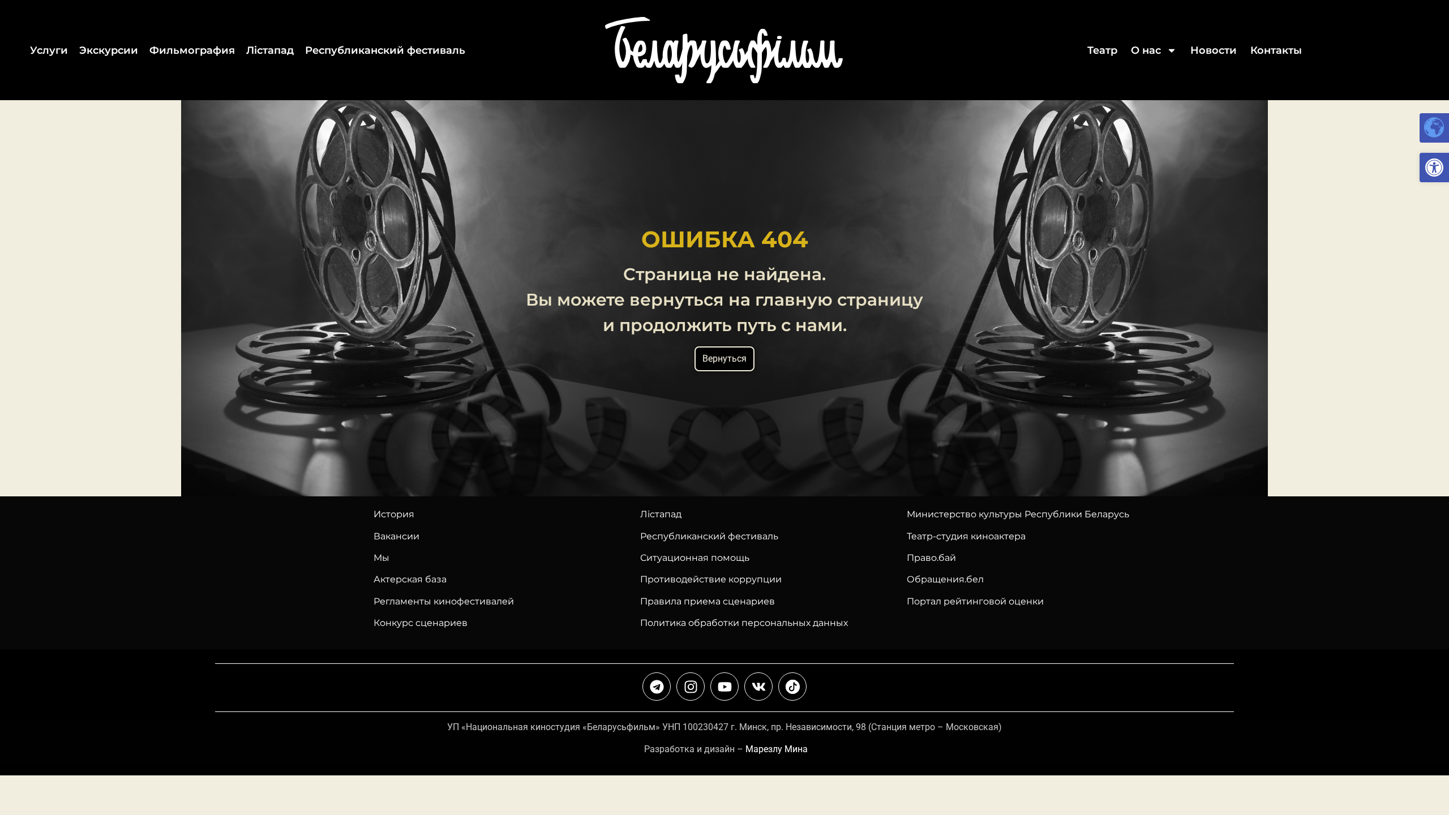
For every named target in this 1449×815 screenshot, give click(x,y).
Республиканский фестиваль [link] (385, 50)
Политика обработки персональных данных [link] (744, 622)
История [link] (394, 514)
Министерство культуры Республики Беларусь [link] (1018, 514)
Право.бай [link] (931, 557)
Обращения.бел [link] (945, 579)
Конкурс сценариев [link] (421, 622)
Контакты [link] (1276, 50)
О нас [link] (1146, 50)
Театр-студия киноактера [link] (966, 536)
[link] (1434, 167)
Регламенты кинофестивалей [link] (444, 601)
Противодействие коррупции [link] (711, 579)
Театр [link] (1102, 50)
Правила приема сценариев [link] (707, 601)
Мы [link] (381, 557)
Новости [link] (1213, 50)
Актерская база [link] (410, 579)
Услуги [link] (49, 50)
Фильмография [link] (192, 50)
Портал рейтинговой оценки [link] (975, 601)
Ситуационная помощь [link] (694, 557)
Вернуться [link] (724, 358)
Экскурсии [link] (108, 50)
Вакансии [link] (396, 536)
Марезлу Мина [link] (776, 749)
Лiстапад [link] (270, 50)
